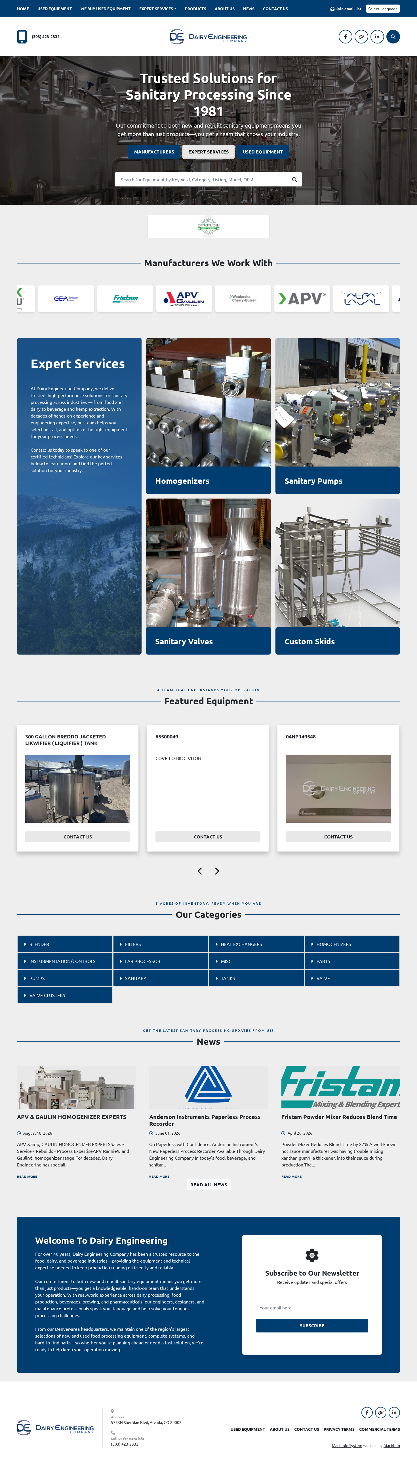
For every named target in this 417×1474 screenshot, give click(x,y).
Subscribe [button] (312, 1325)
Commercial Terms (379, 1429)
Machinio (392, 1445)
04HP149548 (40, 736)
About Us (225, 8)
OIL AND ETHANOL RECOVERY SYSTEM (334, 736)
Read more (27, 1176)
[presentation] (200, 872)
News (248, 8)
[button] (157, 9)
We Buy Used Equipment (106, 8)
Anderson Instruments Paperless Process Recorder (205, 1120)
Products (195, 8)
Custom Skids (310, 641)
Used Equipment (54, 8)
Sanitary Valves (184, 641)
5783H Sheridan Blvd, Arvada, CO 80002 (146, 1422)
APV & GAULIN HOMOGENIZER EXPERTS (72, 1116)
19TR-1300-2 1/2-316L (181, 736)
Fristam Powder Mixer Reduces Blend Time (339, 1116)
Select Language (383, 8)
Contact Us (275, 8)
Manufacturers (154, 152)
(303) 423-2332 (46, 36)
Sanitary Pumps (314, 480)
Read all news (208, 1184)
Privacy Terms (339, 1429)
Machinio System (347, 1445)
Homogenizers (182, 480)
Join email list (348, 8)
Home (23, 8)
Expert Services (156, 8)
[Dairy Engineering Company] (55, 1427)
